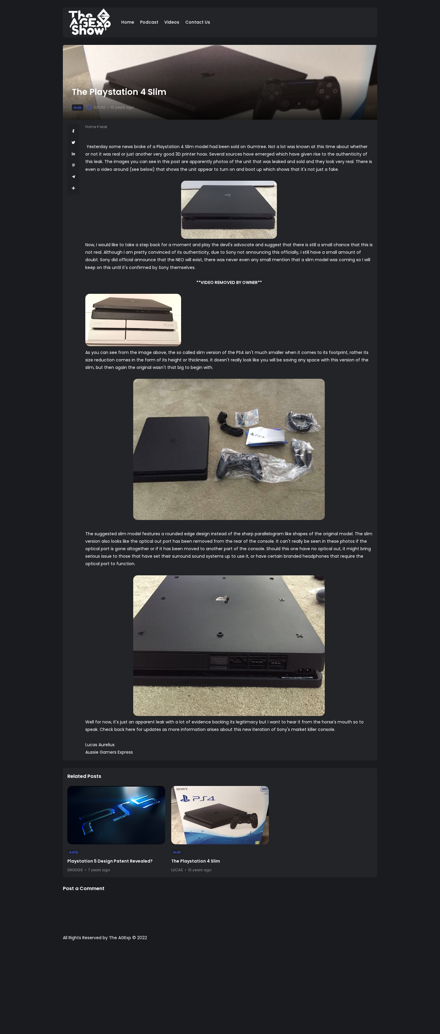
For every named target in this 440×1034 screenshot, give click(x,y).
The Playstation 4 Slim (195, 861)
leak (77, 107)
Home (127, 22)
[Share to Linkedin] (73, 153)
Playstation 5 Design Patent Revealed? (110, 861)
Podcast (149, 22)
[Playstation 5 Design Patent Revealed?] (116, 815)
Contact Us (197, 22)
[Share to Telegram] (73, 176)
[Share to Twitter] (73, 142)
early (73, 852)
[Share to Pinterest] (73, 165)
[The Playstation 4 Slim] (220, 815)
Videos (171, 22)
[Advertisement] (220, 990)
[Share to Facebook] (73, 131)
